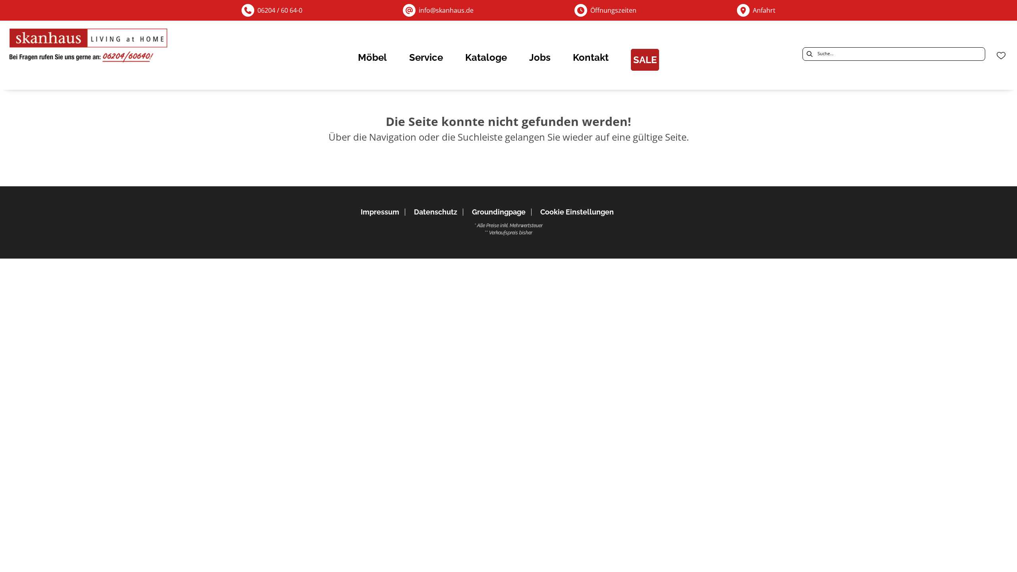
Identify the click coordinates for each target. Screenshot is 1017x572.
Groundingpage (499, 212)
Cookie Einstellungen (577, 212)
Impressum (380, 212)
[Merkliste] (1001, 55)
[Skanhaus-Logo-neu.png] (89, 47)
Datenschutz (435, 212)
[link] (372, 57)
